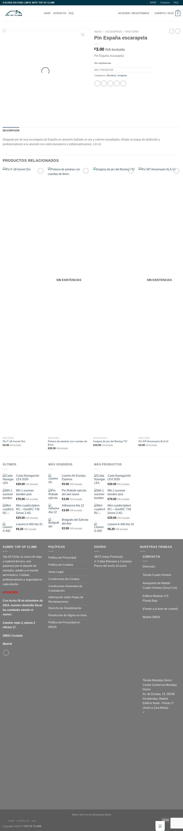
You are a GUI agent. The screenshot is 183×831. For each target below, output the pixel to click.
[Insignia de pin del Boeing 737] (114, 301)
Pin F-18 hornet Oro (14, 441)
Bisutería (132, 31)
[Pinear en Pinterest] (117, 83)
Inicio (98, 31)
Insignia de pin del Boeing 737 (110, 441)
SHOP (153, 2)
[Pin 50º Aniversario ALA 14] (159, 301)
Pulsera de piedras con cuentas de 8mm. (67, 443)
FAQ (176, 2)
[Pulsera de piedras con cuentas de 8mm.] (69, 301)
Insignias (122, 75)
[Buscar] (144, 2)
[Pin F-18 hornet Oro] (23, 301)
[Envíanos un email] (6, 653)
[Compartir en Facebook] (97, 83)
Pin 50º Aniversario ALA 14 (153, 441)
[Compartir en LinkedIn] (123, 83)
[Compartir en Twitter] (104, 83)
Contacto (165, 2)
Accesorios (113, 31)
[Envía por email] (110, 83)
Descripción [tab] (11, 130)
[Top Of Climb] (20, 13)
